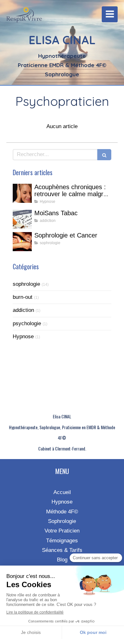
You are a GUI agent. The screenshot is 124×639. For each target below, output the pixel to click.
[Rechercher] (104, 154)
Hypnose (23, 336)
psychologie (27, 323)
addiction (23, 310)
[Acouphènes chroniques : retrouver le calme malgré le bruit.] (22, 193)
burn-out (22, 297)
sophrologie (26, 284)
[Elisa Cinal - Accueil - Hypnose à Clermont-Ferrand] (24, 15)
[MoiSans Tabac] (22, 219)
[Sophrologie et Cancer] (22, 241)
